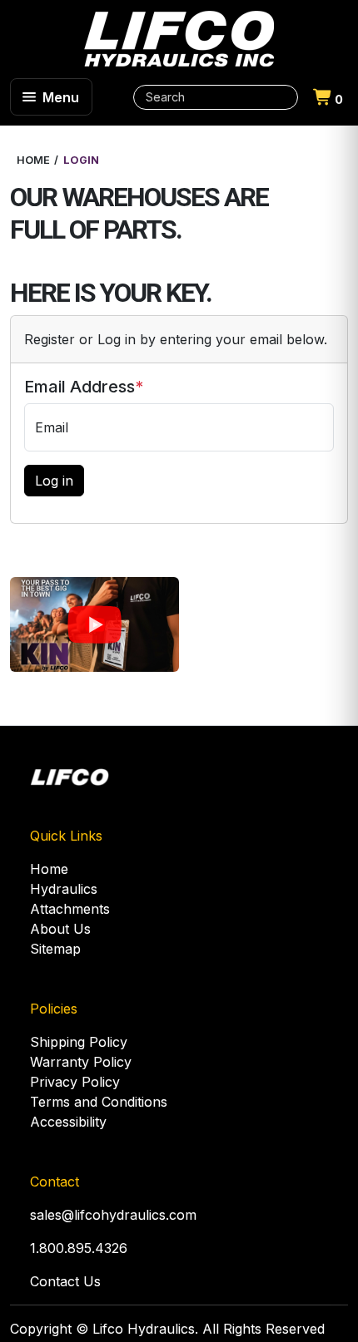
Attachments (70, 908)
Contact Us (65, 1281)
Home (49, 869)
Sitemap (55, 948)
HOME (33, 160)
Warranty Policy (81, 1061)
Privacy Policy (75, 1081)
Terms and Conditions (98, 1101)
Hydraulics (63, 889)
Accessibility (68, 1121)
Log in (54, 480)
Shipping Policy (78, 1042)
